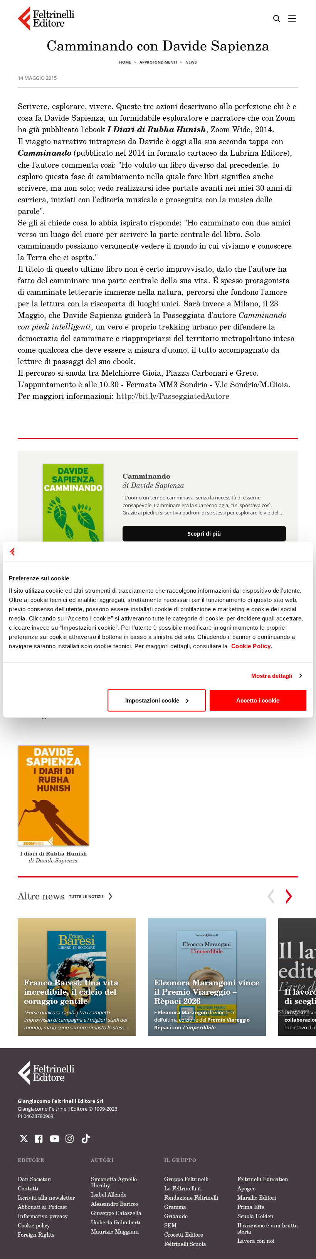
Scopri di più (204, 533)
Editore (31, 1160)
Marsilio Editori (256, 1197)
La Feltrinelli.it (182, 1188)
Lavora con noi (255, 1241)
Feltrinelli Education (262, 1179)
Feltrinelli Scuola (185, 1244)
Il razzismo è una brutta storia (267, 1228)
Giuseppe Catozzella (116, 1213)
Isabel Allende (108, 1194)
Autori (102, 1160)
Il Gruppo (180, 1160)
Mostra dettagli (271, 675)
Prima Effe (250, 1207)
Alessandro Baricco (114, 1204)
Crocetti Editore (183, 1234)
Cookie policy (34, 1225)
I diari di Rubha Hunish (53, 853)
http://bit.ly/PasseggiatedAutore (172, 396)
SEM (170, 1225)
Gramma (175, 1207)
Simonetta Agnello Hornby (114, 1182)
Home (125, 62)
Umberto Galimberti (115, 1222)
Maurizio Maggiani (115, 1231)
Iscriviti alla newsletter (46, 1197)
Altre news (61, 896)
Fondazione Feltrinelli (191, 1197)
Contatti (28, 1188)
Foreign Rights (36, 1234)
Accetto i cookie (257, 700)
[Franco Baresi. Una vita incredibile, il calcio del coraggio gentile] (76, 977)
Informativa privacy (43, 1216)
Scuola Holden (255, 1216)
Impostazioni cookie (152, 700)
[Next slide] (289, 896)
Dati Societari (35, 1179)
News (191, 62)
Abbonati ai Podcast (42, 1207)
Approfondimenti (158, 62)
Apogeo (246, 1188)
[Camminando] (73, 506)
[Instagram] (84, 1139)
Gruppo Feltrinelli (186, 1179)
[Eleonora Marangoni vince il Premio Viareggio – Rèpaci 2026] (207, 977)
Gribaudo (176, 1216)
